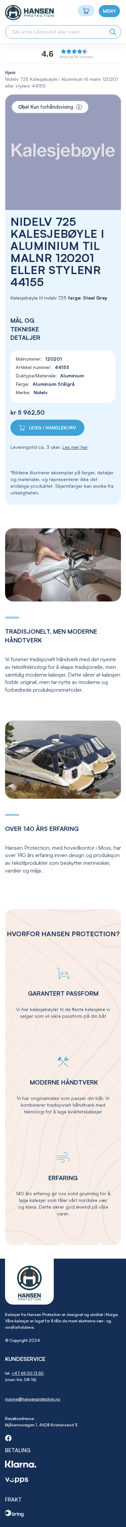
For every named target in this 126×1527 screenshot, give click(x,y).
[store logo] (17, 12)
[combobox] (63, 32)
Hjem (10, 72)
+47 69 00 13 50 (27, 1373)
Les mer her (75, 447)
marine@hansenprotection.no (32, 1399)
